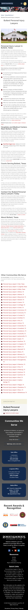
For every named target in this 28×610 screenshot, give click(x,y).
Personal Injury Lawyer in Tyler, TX (14, 569)
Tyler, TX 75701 (14, 457)
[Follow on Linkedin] (19, 550)
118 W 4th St (14, 455)
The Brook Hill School (12, 231)
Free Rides (14, 561)
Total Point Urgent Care (9, 144)
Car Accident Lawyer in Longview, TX (14, 574)
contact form (9, 160)
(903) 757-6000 (14, 475)
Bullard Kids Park (5, 227)
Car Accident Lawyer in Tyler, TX (14, 573)
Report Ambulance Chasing (14, 562)
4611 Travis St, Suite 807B (14, 488)
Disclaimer (7, 608)
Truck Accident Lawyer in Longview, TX (14, 578)
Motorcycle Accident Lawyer (14, 580)
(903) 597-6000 (14, 459)
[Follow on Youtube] (15, 550)
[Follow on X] (12, 550)
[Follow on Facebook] (9, 550)
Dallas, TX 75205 (14, 490)
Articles (14, 557)
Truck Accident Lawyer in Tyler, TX (14, 576)
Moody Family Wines (19, 226)
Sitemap (21, 608)
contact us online (21, 214)
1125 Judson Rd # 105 (14, 472)
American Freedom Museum (7, 226)
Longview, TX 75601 (14, 473)
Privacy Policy (14, 608)
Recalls (14, 559)
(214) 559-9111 (14, 492)
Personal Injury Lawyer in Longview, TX (14, 571)
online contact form (16, 120)
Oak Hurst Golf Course (18, 227)
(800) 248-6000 (17, 444)
